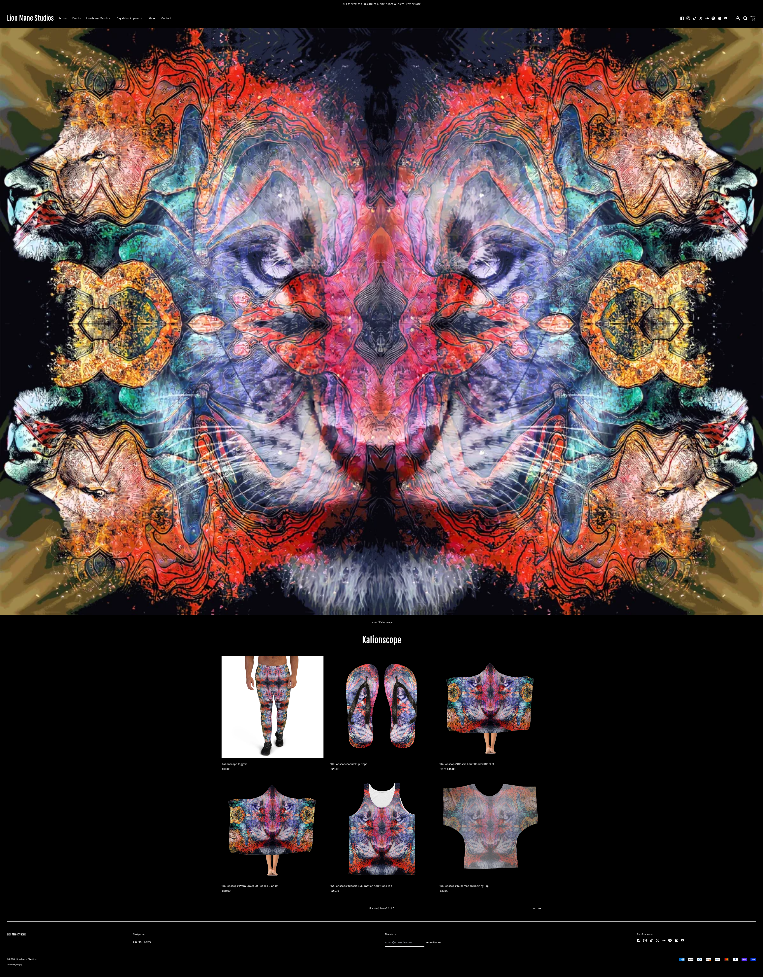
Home (374, 622)
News (147, 941)
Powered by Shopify (14, 965)
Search (137, 941)
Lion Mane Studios (30, 18)
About (152, 18)
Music (63, 18)
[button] (745, 18)
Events (76, 18)
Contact (166, 18)
